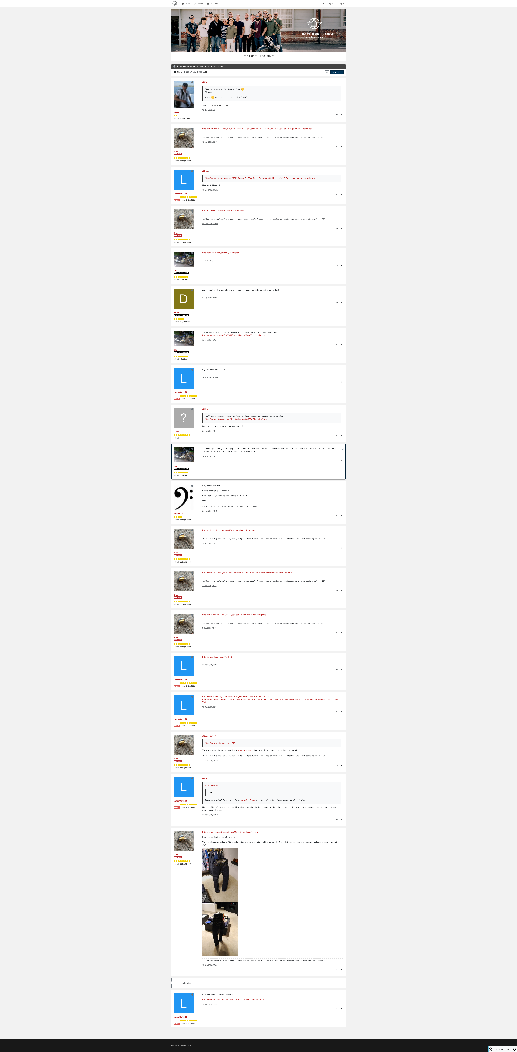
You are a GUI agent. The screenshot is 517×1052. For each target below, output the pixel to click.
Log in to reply (337, 72)
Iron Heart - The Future (258, 56)
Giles (176, 151)
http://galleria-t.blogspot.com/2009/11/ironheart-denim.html (228, 530)
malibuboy (178, 513)
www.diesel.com (245, 750)
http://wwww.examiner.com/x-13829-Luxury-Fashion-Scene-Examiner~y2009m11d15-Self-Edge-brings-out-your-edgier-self (257, 129)
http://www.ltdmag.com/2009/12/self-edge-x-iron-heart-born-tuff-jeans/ (234, 615)
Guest (176, 432)
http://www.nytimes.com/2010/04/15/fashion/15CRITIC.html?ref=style (233, 999)
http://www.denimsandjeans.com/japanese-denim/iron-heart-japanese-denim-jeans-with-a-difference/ (247, 572)
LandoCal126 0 (181, 193)
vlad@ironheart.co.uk (220, 105)
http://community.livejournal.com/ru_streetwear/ (223, 210)
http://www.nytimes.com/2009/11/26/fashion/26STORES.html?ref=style (233, 335)
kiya (175, 270)
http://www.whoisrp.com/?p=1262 (217, 657)
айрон (176, 112)
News (179, 72)
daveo (176, 312)
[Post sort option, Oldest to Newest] (327, 72)
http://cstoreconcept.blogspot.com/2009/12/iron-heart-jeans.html (231, 832)
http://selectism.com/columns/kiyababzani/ (221, 253)
